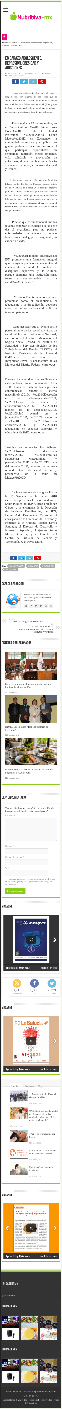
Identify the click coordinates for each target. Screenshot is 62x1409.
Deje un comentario (16, 75)
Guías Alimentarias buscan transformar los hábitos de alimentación (28, 686)
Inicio (7, 42)
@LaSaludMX (10, 1284)
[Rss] (23, 1396)
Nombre (9, 846)
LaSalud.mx (15, 1391)
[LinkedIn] (33, 1396)
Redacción (12, 73)
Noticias (15, 42)
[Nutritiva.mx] (31, 16)
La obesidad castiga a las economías (26, 620)
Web (7, 868)
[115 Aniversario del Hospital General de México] (19, 1096)
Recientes (29, 1086)
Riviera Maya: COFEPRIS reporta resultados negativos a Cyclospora (29, 771)
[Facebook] (27, 1396)
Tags (40, 1086)
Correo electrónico (14, 857)
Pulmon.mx (48, 566)
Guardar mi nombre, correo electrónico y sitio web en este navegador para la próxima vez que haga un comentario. (30, 882)
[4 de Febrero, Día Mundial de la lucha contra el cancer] (19, 1153)
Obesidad (33, 566)
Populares (15, 1086)
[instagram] (36, 1396)
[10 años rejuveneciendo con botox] (19, 1136)
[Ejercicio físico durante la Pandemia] (19, 1169)
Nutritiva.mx (16, 566)
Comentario (11, 815)
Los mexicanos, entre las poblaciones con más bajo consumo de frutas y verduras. (36, 628)
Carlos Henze (9, 1399)
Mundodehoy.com (47, 1391)
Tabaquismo (11, 570)
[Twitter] (29, 1396)
